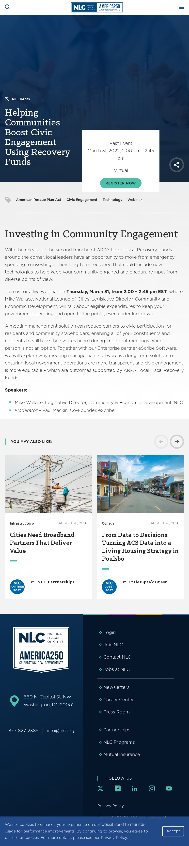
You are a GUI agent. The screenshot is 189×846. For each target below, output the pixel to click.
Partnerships (116, 729)
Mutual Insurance (121, 754)
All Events (20, 99)
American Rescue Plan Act (38, 200)
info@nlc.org (60, 730)
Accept (173, 831)
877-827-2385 (23, 730)
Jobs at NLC (116, 669)
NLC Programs (119, 742)
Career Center (118, 699)
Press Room (116, 711)
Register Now (121, 183)
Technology (112, 200)
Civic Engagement (81, 200)
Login (109, 632)
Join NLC (113, 644)
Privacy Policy (114, 837)
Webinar (134, 200)
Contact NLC (117, 657)
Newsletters (116, 687)
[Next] (177, 442)
